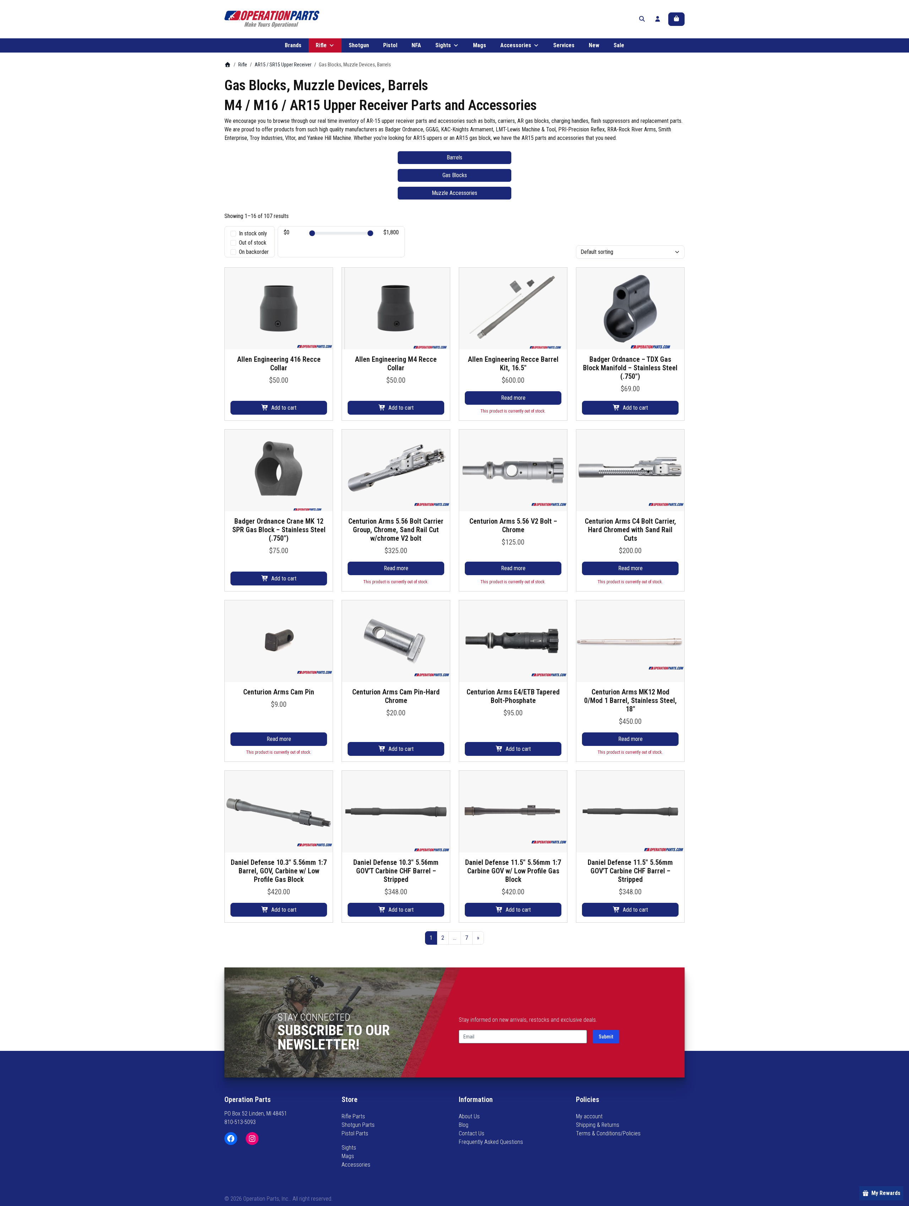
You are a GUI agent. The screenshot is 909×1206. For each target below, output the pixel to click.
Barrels (454, 157)
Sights (443, 45)
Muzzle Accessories (454, 193)
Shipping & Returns (597, 1125)
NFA (416, 45)
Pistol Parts (355, 1133)
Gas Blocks (454, 175)
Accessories (515, 45)
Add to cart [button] (283, 407)
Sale (619, 45)
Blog (463, 1125)
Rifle (321, 45)
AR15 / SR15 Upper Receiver (283, 64)
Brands (293, 45)
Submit (606, 1036)
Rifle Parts (353, 1116)
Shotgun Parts (358, 1125)
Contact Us (471, 1133)
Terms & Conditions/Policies (608, 1133)
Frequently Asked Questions (491, 1142)
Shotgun (359, 45)
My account (589, 1116)
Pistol (390, 45)
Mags (479, 45)
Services (564, 45)
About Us (469, 1116)
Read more (513, 397)
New (594, 45)
